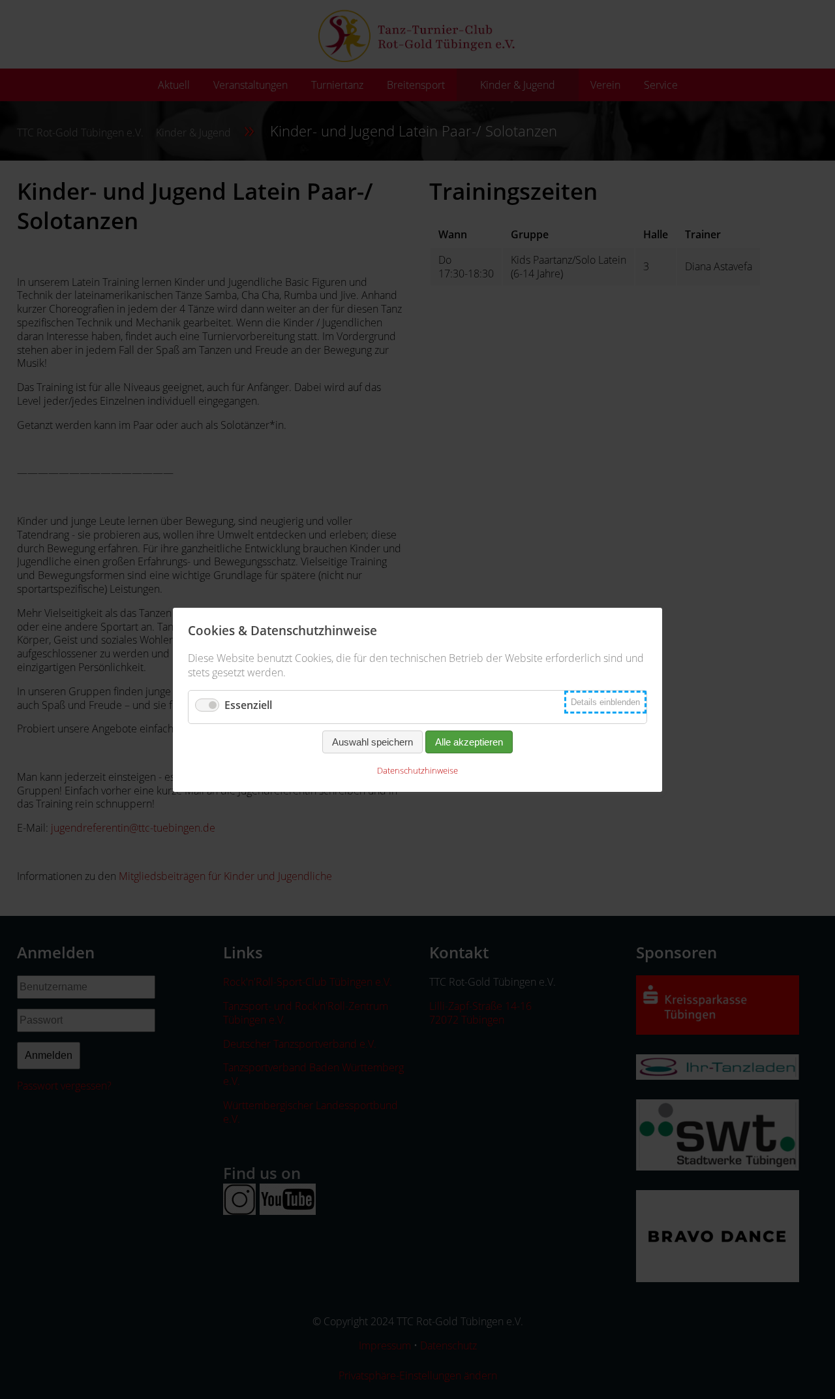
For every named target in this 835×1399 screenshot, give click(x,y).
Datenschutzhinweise (417, 770)
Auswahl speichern (372, 741)
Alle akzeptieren (469, 741)
